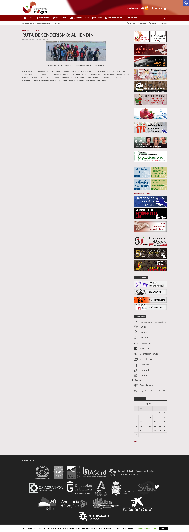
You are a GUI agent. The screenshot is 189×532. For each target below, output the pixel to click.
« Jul (135, 441)
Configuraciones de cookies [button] (146, 528)
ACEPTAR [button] (163, 528)
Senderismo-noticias (31, 31)
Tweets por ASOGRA (142, 193)
